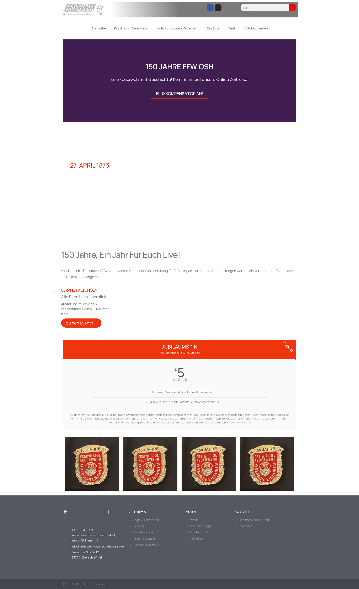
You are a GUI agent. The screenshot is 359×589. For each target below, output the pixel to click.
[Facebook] (210, 7)
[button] (67, 80)
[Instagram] (218, 7)
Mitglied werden (256, 28)
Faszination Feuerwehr (130, 28)
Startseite (98, 28)
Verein (232, 28)
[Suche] (292, 7)
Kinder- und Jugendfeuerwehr (177, 28)
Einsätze (213, 28)
